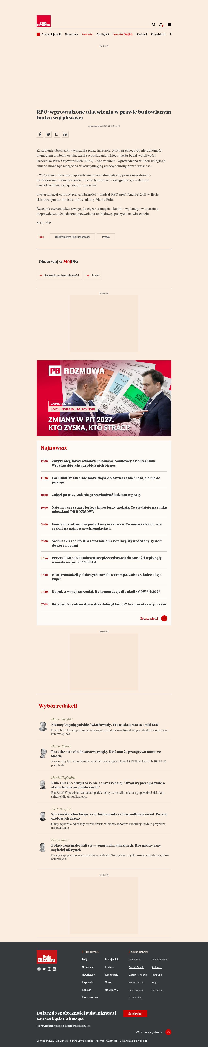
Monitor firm (135, 997)
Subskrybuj (135, 1013)
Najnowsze (54, 447)
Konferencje (111, 974)
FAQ (84, 959)
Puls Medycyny (160, 959)
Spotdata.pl (135, 959)
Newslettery (88, 974)
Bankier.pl (157, 989)
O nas (108, 982)
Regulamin (87, 982)
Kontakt (86, 989)
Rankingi (142, 34)
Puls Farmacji (136, 989)
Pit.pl (154, 982)
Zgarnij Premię (136, 967)
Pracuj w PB (111, 959)
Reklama (109, 967)
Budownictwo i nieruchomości (72, 236)
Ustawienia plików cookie (133, 1040)
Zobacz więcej (149, 618)
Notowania (71, 34)
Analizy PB (103, 34)
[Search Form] (154, 24)
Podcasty (87, 34)
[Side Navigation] (168, 24)
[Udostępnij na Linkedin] (65, 134)
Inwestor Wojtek (123, 34)
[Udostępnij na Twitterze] (48, 134)
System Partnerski (138, 974)
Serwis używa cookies (81, 1040)
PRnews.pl (157, 974)
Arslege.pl (157, 967)
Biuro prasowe (90, 997)
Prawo (106, 236)
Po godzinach (158, 34)
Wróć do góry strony (149, 1032)
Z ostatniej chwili (51, 34)
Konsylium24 (136, 982)
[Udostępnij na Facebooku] (40, 134)
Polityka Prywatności (106, 1040)
